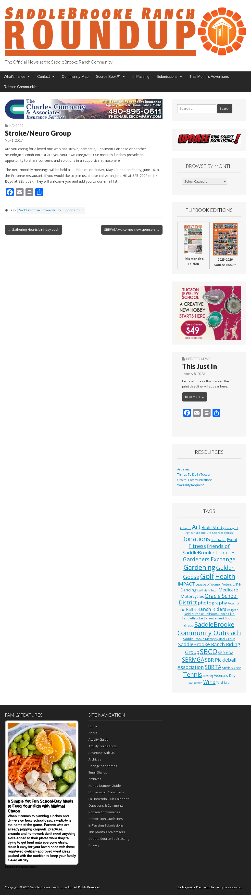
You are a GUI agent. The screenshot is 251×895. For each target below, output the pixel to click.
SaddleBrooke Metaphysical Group (209, 639)
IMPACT (186, 584)
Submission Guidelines (105, 818)
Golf (207, 576)
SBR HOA (225, 652)
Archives (183, 469)
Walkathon (195, 682)
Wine (209, 681)
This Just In (199, 366)
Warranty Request (190, 485)
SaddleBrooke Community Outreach (209, 628)
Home (92, 726)
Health (225, 576)
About (92, 733)
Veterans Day (224, 675)
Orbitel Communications (195, 480)
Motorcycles (192, 596)
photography (212, 603)
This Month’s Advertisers (209, 76)
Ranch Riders (211, 609)
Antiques (185, 528)
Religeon (232, 610)
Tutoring (208, 676)
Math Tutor (210, 590)
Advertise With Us (101, 752)
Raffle (191, 609)
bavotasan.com (234, 887)
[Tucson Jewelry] (209, 313)
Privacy (93, 845)
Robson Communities (21, 87)
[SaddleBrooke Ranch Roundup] (125, 28)
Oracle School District (208, 599)
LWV (200, 590)
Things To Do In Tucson (194, 474)
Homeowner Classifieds (106, 792)
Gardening (199, 567)
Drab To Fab (218, 540)
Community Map (75, 76)
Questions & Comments (106, 805)
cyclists (228, 532)
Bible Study (213, 527)
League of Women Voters (214, 584)
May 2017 (16, 126)
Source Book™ (108, 76)
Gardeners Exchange (209, 559)
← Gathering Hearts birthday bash (33, 229)
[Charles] (84, 109)
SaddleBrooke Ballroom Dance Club (209, 614)
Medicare (228, 590)
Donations (195, 538)
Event (232, 539)
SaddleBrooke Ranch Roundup (51, 887)
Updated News (198, 359)
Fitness (197, 546)
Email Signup (97, 772)
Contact (43, 76)
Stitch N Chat (231, 668)
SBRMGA (193, 659)
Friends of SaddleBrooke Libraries (209, 549)
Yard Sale (222, 683)
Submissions (167, 76)
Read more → (194, 397)
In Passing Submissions (106, 825)
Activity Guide (98, 739)
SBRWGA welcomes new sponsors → (132, 229)
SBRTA (213, 667)
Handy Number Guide (104, 785)
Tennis (192, 674)
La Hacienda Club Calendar (108, 799)
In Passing (140, 76)
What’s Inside (14, 76)
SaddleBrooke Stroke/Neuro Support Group (51, 210)
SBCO (208, 651)
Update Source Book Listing (108, 838)
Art (196, 526)
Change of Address (102, 766)
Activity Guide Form (102, 746)
